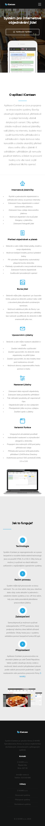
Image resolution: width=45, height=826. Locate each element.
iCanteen (10, 4)
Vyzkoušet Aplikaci (23, 32)
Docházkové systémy (22, 804)
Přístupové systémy (22, 800)
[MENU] (39, 4)
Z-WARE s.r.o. (22, 791)
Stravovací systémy (22, 795)
